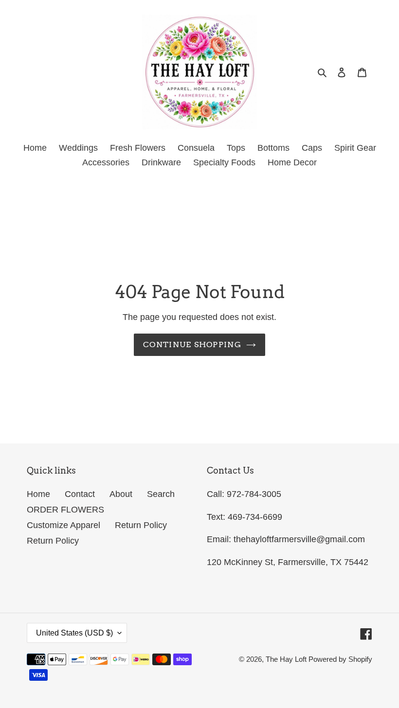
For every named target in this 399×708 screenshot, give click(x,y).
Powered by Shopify (340, 659)
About (120, 494)
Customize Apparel (63, 525)
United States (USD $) (74, 633)
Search (161, 494)
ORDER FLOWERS (65, 509)
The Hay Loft (287, 659)
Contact (80, 494)
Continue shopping (192, 344)
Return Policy (141, 525)
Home (38, 494)
